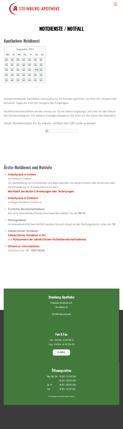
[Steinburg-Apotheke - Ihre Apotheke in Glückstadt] (34, 14)
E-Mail (61, 352)
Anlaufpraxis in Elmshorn (23, 198)
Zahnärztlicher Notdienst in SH (26, 235)
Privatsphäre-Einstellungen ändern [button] (61, 396)
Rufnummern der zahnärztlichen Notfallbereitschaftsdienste (49, 239)
